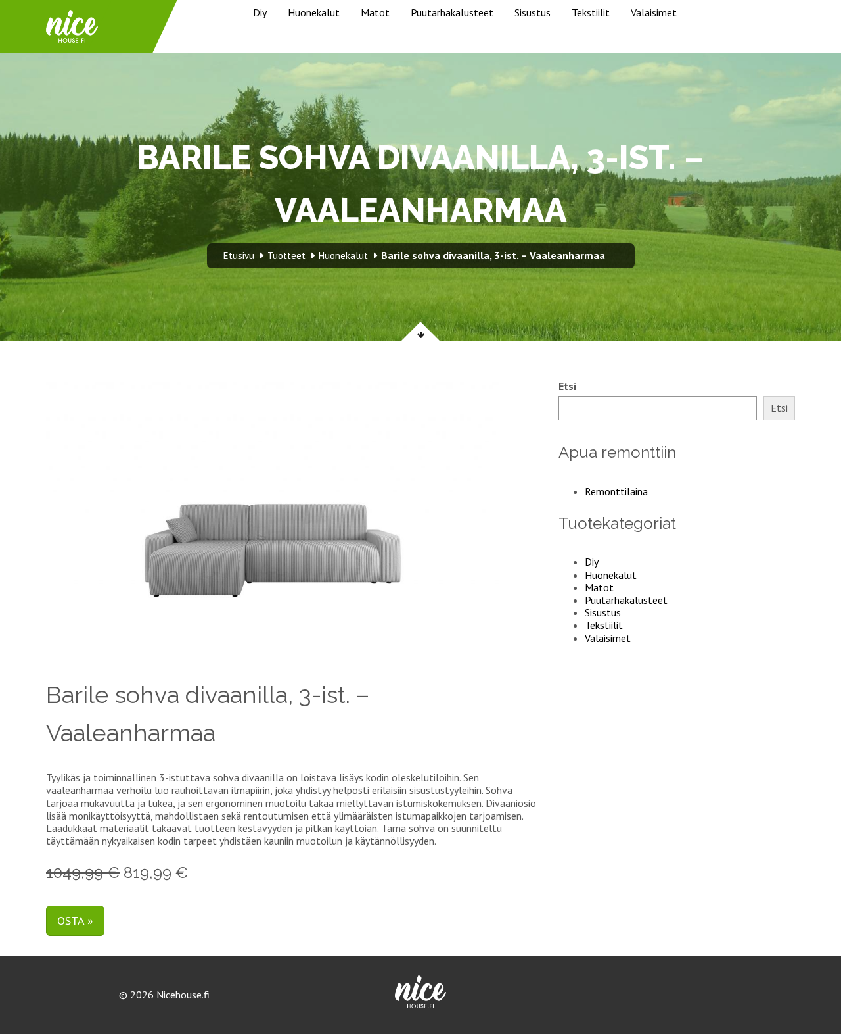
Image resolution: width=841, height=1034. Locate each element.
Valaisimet (654, 12)
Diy (260, 12)
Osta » (75, 920)
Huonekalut (314, 12)
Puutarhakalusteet (452, 12)
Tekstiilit (591, 12)
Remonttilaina (616, 491)
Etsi (567, 386)
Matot (375, 12)
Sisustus (532, 12)
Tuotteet (286, 255)
